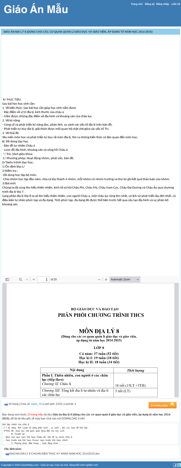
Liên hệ (176, 4)
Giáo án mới (61, 465)
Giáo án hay (47, 465)
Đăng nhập (162, 4)
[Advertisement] (90, 67)
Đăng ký (150, 4)
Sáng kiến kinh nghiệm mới (83, 465)
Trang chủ (137, 4)
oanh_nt (36, 404)
